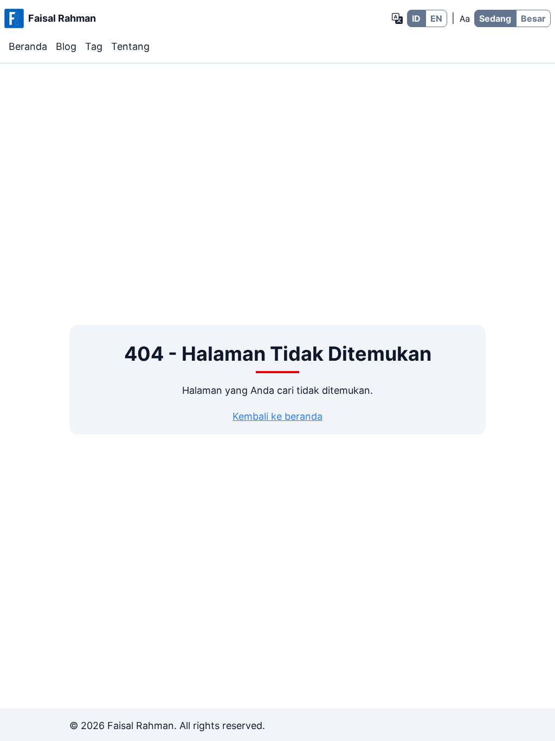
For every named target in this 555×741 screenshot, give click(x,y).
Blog (66, 46)
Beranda (28, 46)
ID (416, 18)
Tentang (130, 46)
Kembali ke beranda (277, 416)
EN (436, 18)
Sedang (495, 18)
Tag (93, 46)
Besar (533, 18)
